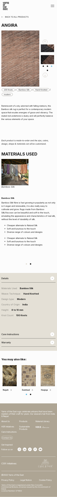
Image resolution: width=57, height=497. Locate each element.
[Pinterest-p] (35, 449)
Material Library (43, 421)
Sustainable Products (24, 427)
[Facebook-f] (30, 449)
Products (23, 421)
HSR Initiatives (7, 426)
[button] (52, 6)
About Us (5, 421)
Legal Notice (26, 480)
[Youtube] (40, 449)
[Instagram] (19, 449)
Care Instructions (9, 432)
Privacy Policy (7, 480)
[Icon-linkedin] (24, 449)
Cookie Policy (45, 480)
